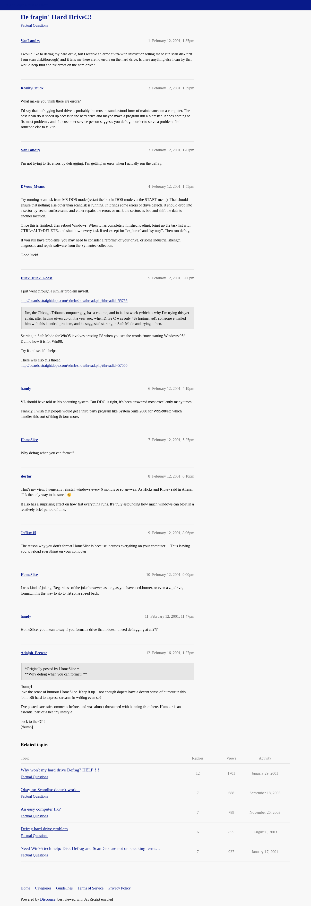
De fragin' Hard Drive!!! (56, 17)
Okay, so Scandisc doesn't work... (50, 789)
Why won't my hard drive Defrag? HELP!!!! (60, 770)
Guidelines (64, 888)
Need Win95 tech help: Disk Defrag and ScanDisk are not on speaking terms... (90, 848)
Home (25, 888)
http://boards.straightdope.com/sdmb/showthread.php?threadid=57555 (74, 365)
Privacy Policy (119, 888)
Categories (43, 888)
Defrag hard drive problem (44, 828)
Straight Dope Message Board (25, 5)
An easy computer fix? (41, 809)
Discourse (47, 899)
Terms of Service (91, 888)
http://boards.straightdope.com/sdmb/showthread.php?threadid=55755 (74, 301)
